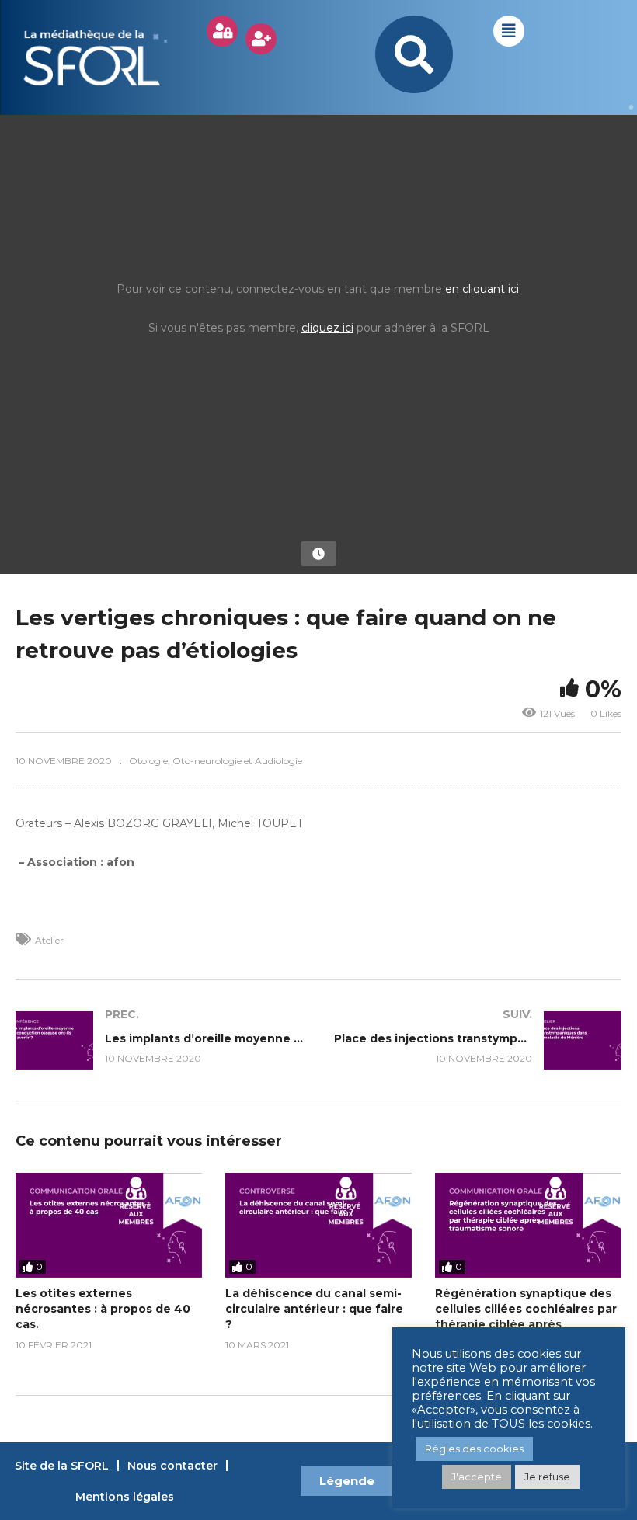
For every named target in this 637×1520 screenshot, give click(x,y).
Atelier (49, 940)
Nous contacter (172, 1466)
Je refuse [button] (547, 1476)
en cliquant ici (482, 289)
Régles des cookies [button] (474, 1448)
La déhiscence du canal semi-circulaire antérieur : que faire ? (314, 1309)
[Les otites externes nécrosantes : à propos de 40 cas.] (109, 1225)
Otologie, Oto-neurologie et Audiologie (215, 761)
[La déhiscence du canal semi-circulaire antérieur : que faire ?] (318, 1225)
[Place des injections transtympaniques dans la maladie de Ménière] (477, 1040)
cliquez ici (327, 328)
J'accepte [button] (476, 1476)
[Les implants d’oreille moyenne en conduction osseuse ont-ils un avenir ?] (159, 1040)
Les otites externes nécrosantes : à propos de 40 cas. (103, 1309)
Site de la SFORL (62, 1466)
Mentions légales (124, 1497)
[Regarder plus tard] (318, 553)
